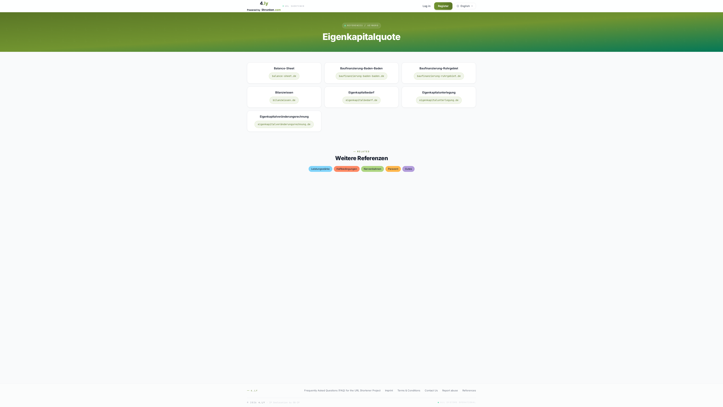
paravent (393, 168)
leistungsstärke (320, 168)
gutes (408, 168)
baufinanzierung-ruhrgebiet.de (439, 76)
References (469, 390)
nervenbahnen (372, 168)
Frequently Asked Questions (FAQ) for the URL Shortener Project (342, 390)
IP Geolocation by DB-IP (284, 402)
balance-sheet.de (284, 76)
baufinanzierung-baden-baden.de (361, 76)
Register (443, 6)
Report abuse (450, 390)
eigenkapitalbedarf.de (361, 100)
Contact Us (431, 390)
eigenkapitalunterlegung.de (438, 100)
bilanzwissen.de (284, 100)
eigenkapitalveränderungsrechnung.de (284, 124)
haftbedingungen (346, 168)
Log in (426, 6)
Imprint (389, 390)
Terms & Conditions (408, 390)
